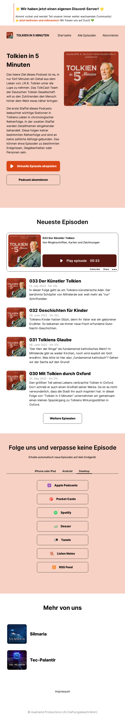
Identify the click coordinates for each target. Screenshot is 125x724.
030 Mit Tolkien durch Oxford (60, 373)
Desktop (84, 471)
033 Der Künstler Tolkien (55, 280)
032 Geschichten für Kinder (58, 310)
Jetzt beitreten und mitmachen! (39, 20)
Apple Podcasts (65, 485)
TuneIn (66, 540)
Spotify (66, 512)
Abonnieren (110, 35)
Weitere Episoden (62, 418)
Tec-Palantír (43, 659)
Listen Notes (66, 553)
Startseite (64, 35)
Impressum (62, 691)
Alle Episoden (87, 35)
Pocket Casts (66, 499)
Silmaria (38, 633)
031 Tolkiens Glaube (50, 339)
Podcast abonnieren (33, 179)
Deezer (66, 526)
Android (67, 471)
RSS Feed (66, 567)
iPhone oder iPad (45, 471)
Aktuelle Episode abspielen (36, 166)
